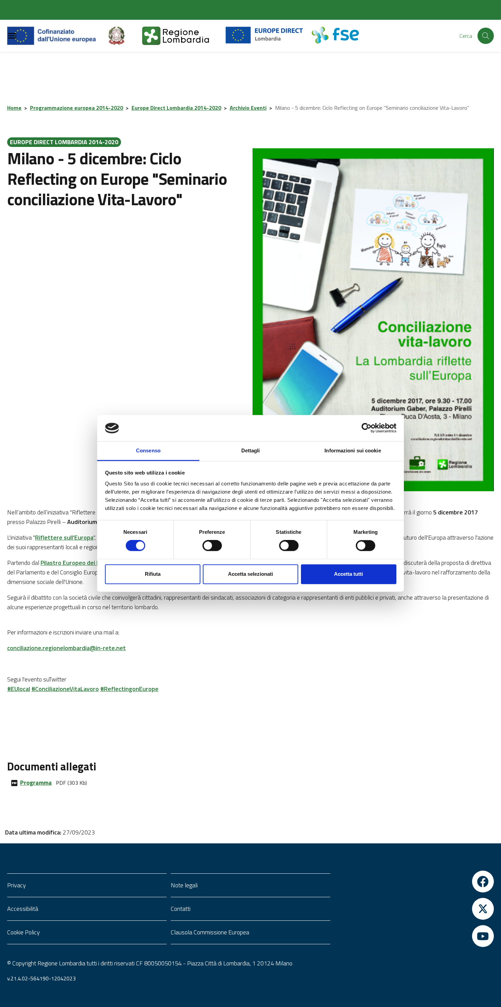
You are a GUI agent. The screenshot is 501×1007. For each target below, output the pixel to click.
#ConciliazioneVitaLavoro (65, 688)
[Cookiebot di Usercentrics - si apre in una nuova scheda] (366, 428)
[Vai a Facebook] (414, 881)
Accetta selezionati (250, 574)
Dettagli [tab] (250, 450)
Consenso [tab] (148, 450)
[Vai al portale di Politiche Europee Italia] (124, 36)
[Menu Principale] (12, 36)
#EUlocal (18, 688)
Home (14, 108)
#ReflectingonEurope (129, 688)
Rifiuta (153, 574)
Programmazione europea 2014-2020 (76, 108)
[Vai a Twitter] (414, 908)
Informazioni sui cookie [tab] (352, 450)
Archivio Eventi (248, 108)
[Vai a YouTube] (414, 936)
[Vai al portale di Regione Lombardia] (183, 36)
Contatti (181, 908)
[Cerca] (485, 36)
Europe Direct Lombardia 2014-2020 (176, 108)
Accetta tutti (348, 574)
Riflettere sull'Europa (64, 537)
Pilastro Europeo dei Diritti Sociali (85, 562)
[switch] (212, 545)
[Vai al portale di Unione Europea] (56, 36)
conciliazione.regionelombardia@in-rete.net (66, 647)
